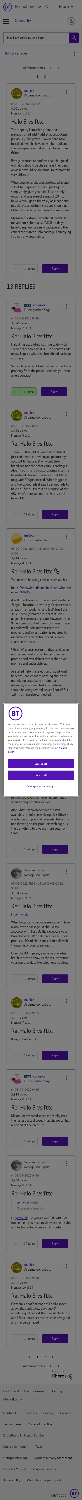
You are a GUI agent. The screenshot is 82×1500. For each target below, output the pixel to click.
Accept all (41, 763)
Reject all (41, 775)
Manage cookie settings (41, 786)
